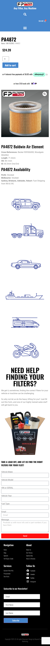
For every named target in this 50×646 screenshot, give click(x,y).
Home (3, 43)
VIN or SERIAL (7, 488)
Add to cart (10, 65)
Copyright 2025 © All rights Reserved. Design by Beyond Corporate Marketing (25, 640)
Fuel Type (5, 504)
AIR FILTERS (10, 43)
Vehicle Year (6, 496)
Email (3, 512)
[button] (25, 14)
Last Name (7, 609)
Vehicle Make (7, 472)
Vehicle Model (7, 480)
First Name (7, 601)
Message (5, 520)
